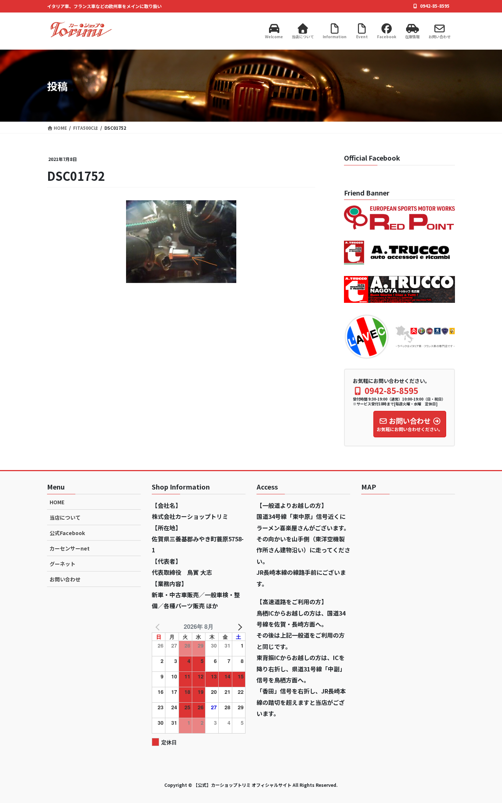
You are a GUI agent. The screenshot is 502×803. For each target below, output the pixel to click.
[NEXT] (238, 626)
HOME (57, 502)
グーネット (62, 563)
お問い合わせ (65, 579)
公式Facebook (67, 533)
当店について (65, 517)
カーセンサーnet (70, 548)
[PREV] (159, 626)
